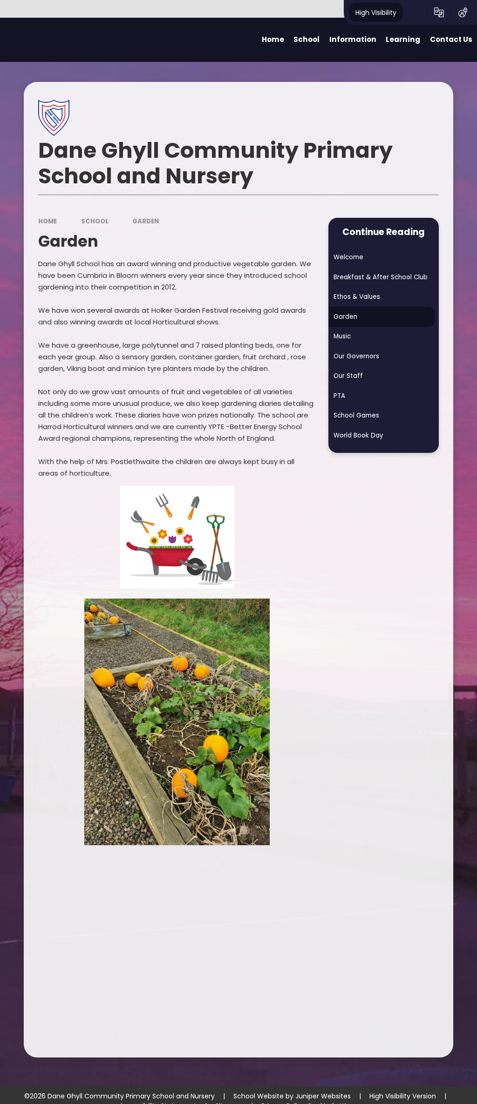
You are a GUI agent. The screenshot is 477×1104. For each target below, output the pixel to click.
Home (47, 221)
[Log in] (463, 12)
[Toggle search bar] (415, 12)
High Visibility (375, 12)
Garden (145, 221)
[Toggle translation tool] (439, 12)
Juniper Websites (323, 1096)
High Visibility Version (402, 1096)
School (95, 221)
